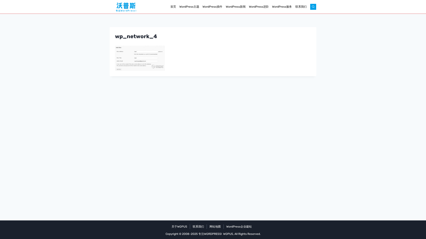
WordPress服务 (282, 6)
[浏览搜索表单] (313, 7)
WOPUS (228, 234)
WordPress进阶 (259, 6)
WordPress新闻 (236, 6)
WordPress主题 (189, 6)
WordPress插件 (212, 6)
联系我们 (301, 6)
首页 (173, 6)
